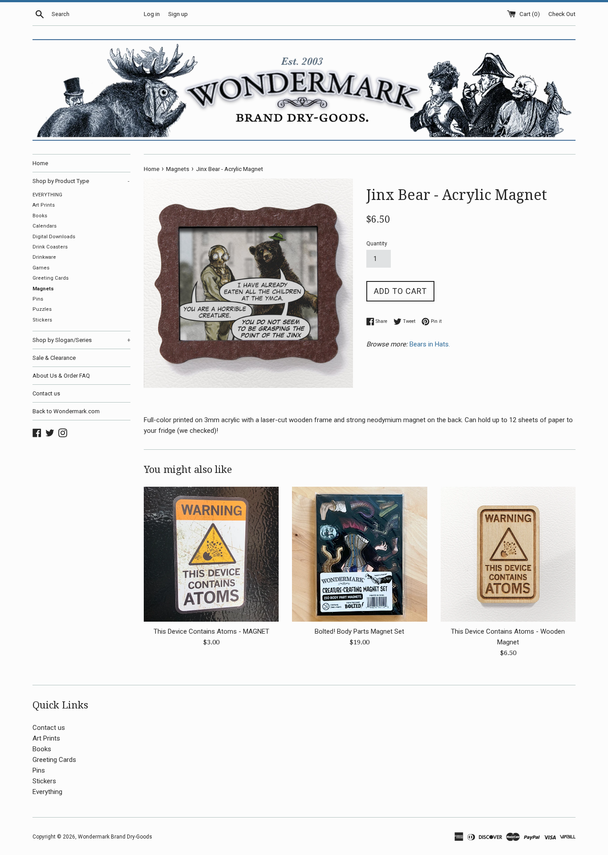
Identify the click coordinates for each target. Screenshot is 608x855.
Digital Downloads (53, 237)
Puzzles (42, 309)
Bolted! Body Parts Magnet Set (359, 631)
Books (39, 216)
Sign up (178, 13)
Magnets (43, 289)
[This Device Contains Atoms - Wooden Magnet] (508, 554)
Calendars (44, 226)
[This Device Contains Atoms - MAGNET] (211, 554)
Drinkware (44, 257)
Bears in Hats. (430, 344)
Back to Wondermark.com (66, 411)
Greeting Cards (50, 278)
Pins (37, 299)
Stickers (42, 320)
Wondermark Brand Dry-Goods (115, 837)
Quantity (376, 243)
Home (40, 163)
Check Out (562, 13)
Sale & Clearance (54, 357)
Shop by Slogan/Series (81, 340)
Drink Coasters (50, 247)
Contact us (46, 393)
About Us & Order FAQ (61, 375)
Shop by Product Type (81, 181)
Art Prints (43, 205)
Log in (152, 13)
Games (40, 268)
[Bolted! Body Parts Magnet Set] (359, 554)
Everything (47, 792)
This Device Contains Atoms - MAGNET (211, 631)
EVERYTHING (47, 195)
